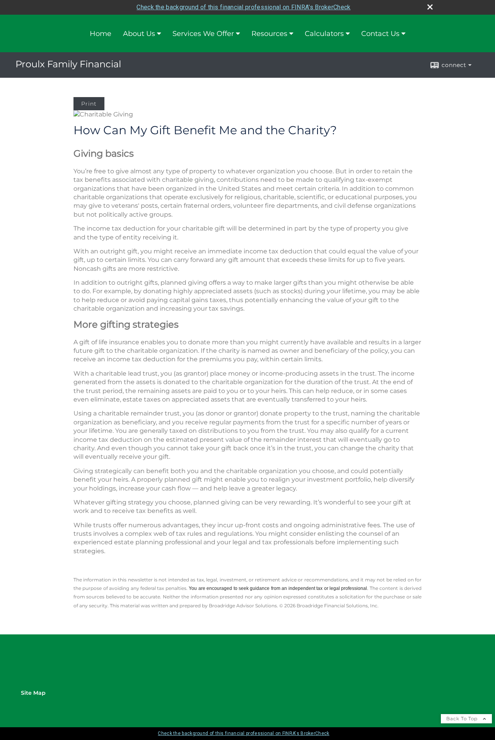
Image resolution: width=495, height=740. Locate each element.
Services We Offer (203, 33)
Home (100, 33)
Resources (269, 33)
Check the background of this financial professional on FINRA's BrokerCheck (243, 7)
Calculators (324, 33)
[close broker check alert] (430, 7)
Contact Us (380, 33)
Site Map (33, 692)
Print (89, 103)
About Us (139, 33)
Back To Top (462, 718)
